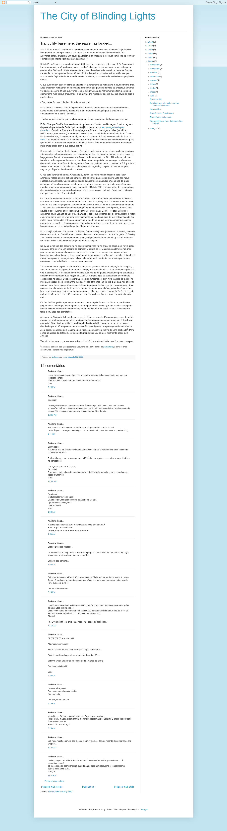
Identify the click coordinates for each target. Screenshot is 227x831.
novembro (155, 69)
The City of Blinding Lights (98, 16)
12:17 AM (52, 626)
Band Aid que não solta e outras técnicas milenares (164, 104)
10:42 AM (52, 748)
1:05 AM (51, 534)
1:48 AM (51, 512)
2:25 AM (51, 675)
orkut (42, 139)
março (153, 128)
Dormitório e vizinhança (160, 117)
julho (152, 84)
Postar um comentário (54, 781)
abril (152, 96)
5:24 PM (51, 592)
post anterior (108, 347)
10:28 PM (52, 415)
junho (153, 88)
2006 (150, 61)
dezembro (155, 65)
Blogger (144, 809)
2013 (150, 42)
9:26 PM (51, 387)
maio (152, 92)
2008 (150, 53)
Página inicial (88, 787)
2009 (150, 50)
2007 (150, 57)
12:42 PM (52, 481)
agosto (153, 80)
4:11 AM (51, 434)
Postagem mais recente (51, 787)
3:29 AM (51, 565)
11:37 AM (52, 775)
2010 (150, 46)
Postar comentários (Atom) (60, 792)
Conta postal (156, 99)
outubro (154, 72)
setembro (154, 76)
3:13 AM (51, 703)
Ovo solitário (155, 109)
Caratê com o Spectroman (162, 113)
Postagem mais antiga (124, 787)
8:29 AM (51, 728)
